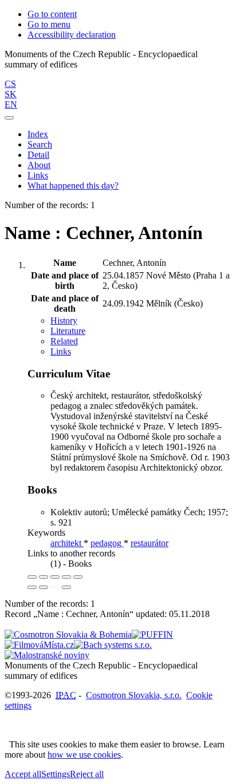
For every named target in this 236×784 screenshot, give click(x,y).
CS (10, 84)
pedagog (107, 543)
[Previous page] (55, 587)
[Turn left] (32, 587)
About (38, 165)
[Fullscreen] (66, 577)
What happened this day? (73, 185)
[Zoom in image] (32, 577)
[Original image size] (55, 577)
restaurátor (149, 543)
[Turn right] (43, 587)
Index (37, 134)
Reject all (87, 774)
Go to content (52, 14)
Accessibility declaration (71, 34)
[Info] (77, 577)
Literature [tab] (67, 331)
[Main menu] (9, 118)
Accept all (23, 774)
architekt (67, 543)
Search (39, 144)
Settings (55, 774)
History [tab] (63, 320)
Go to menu (48, 24)
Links (37, 175)
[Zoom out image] (43, 577)
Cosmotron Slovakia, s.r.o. (134, 695)
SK (11, 94)
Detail (38, 155)
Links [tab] (60, 351)
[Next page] (66, 587)
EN (11, 104)
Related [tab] (64, 341)
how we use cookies (84, 754)
